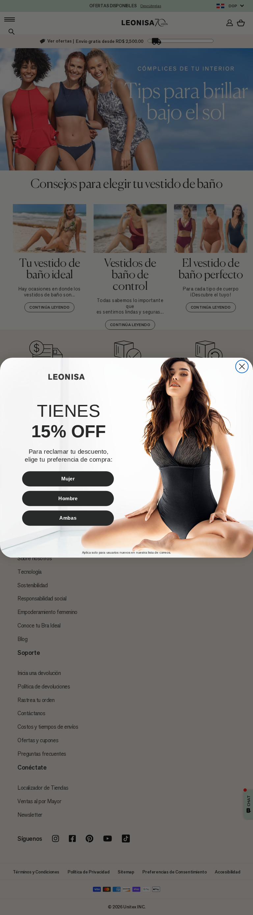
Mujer (67, 478)
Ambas (67, 517)
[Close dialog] (242, 366)
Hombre (68, 498)
